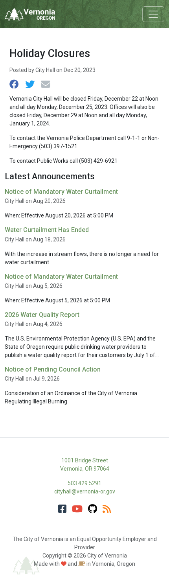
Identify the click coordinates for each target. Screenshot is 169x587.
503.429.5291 (84, 483)
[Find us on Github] (92, 509)
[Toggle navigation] (153, 14)
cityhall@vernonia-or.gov (84, 491)
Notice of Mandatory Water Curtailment (61, 191)
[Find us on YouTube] (77, 509)
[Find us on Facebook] (62, 509)
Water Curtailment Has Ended (47, 230)
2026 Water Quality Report (42, 314)
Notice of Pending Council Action (53, 369)
